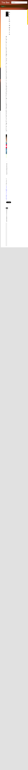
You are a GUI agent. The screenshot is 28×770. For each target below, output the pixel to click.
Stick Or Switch (9, 23)
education (6, 189)
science (6, 197)
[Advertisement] (15, 35)
